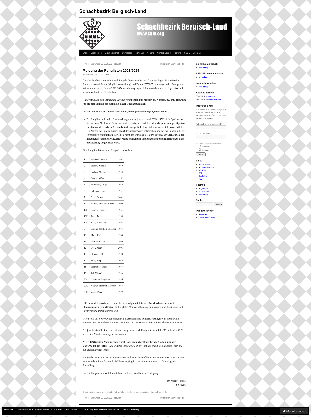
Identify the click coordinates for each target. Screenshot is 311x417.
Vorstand (140, 52)
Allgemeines (203, 188)
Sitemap (197, 52)
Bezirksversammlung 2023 (173, 63)
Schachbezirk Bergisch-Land (112, 10)
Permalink (161, 391)
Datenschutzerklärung (207, 217)
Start (85, 52)
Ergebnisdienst (112, 52)
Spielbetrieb (96, 52)
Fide (200, 178)
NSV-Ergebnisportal (206, 167)
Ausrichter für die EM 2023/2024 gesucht (102, 63)
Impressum (203, 214)
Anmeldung (203, 67)
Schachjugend (164, 52)
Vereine (150, 52)
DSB (200, 173)
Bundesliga (203, 176)
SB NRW (202, 170)
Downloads (127, 52)
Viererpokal (210, 96)
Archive (177, 52)
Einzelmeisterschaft (213, 99)
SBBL (187, 52)
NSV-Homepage (205, 164)
